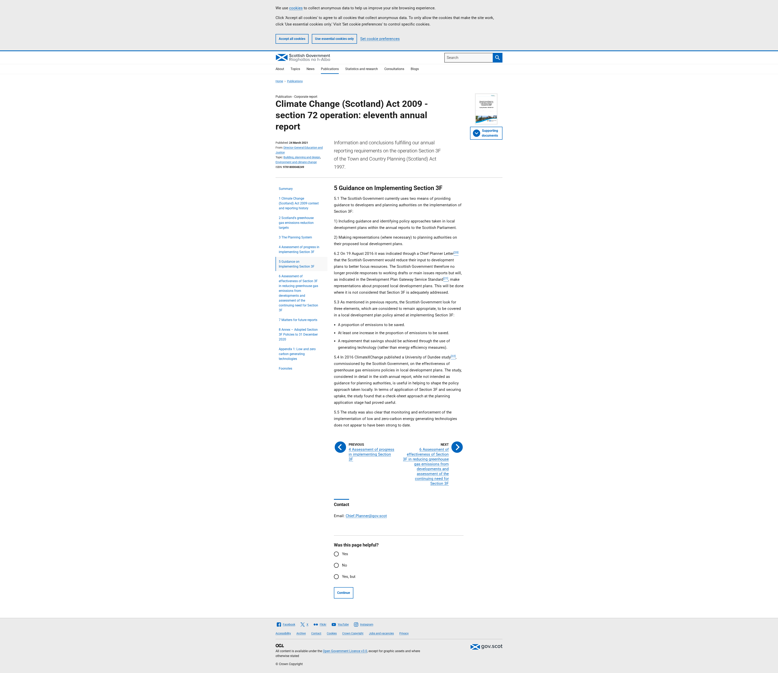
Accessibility (283, 633)
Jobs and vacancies (381, 633)
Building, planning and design (301, 157)
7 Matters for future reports (298, 320)
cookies (296, 8)
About (280, 69)
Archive (301, 633)
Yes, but (348, 576)
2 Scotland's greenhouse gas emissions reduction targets (296, 223)
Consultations (394, 69)
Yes (345, 554)
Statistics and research (361, 69)
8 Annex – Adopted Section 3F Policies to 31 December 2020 (298, 334)
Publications (330, 69)
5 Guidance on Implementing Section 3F (296, 264)
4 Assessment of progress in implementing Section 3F (299, 249)
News (310, 69)
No (344, 565)
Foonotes (285, 368)
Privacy (404, 633)
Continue (343, 593)
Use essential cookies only (334, 39)
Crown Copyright (352, 633)
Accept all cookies (292, 39)
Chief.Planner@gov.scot (366, 516)
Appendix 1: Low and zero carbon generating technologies (297, 354)
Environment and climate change (296, 162)
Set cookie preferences (380, 38)
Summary (286, 189)
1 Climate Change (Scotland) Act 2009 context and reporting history (299, 203)
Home (279, 81)
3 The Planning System (295, 237)
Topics (295, 69)
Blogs (415, 69)
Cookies (332, 633)
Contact (316, 633)
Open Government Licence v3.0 (345, 651)
